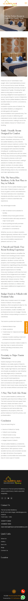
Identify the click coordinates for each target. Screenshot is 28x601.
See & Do (3, 544)
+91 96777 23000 (6, 521)
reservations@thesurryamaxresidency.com (14, 527)
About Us (3, 539)
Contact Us (4, 550)
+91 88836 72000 (6, 524)
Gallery (3, 541)
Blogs (2, 547)
